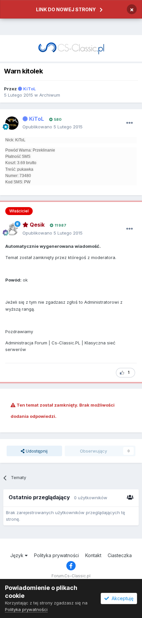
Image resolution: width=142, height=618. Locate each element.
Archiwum (49, 95)
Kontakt (93, 555)
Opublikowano (52, 126)
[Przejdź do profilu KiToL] (11, 123)
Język (17, 555)
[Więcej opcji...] (129, 123)
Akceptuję (121, 598)
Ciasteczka (120, 555)
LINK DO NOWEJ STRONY (66, 9)
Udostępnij (36, 451)
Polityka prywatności (56, 555)
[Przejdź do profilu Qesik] (11, 229)
